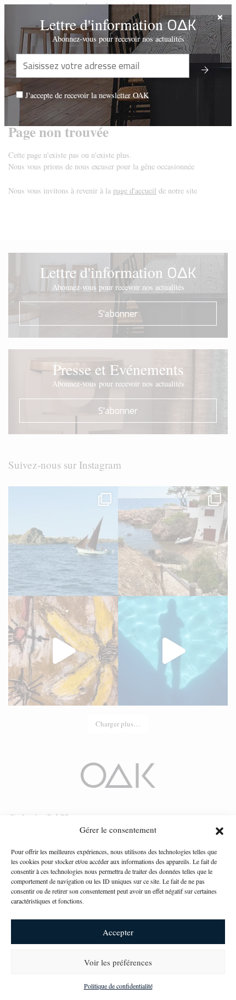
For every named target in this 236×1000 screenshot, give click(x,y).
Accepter (118, 932)
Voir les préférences (118, 962)
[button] (219, 829)
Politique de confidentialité (118, 985)
